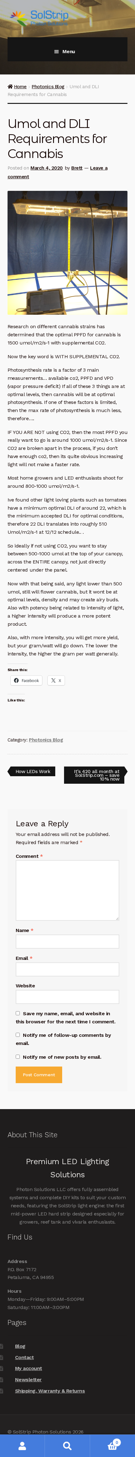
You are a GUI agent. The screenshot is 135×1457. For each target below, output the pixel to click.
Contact (24, 1357)
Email (24, 958)
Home (20, 86)
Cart (104, 1440)
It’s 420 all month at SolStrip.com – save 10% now (96, 775)
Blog (20, 1346)
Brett (77, 168)
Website (25, 986)
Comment (29, 856)
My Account (22, 1446)
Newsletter (28, 1380)
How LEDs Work (33, 772)
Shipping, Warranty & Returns (50, 1391)
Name (25, 930)
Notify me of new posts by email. (62, 1057)
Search (67, 1446)
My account (28, 1368)
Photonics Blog (48, 86)
